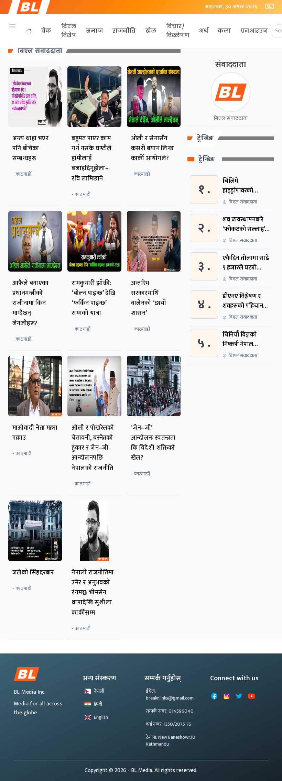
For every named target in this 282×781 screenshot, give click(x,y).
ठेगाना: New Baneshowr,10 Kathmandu (170, 740)
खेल (150, 31)
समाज (94, 31)
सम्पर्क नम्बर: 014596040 (170, 711)
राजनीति (124, 31)
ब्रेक (46, 31)
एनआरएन (254, 31)
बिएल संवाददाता (40, 51)
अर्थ (203, 31)
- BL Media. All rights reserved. (162, 770)
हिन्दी (98, 704)
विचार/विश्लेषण (178, 30)
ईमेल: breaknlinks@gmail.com (170, 694)
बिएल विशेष (68, 30)
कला (224, 31)
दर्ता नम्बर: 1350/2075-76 (168, 724)
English (101, 717)
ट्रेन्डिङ (205, 138)
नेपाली (99, 691)
